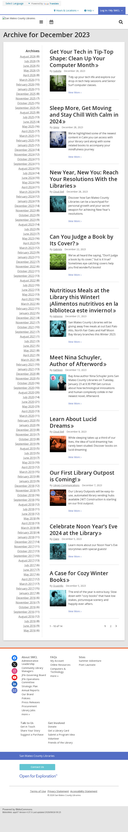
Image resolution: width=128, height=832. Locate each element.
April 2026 (29, 75)
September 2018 (24, 500)
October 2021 (25, 327)
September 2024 (24, 164)
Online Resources (60, 664)
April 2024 (28, 187)
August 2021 (28, 336)
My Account (57, 660)
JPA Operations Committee (30, 680)
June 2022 (28, 290)
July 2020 (28, 397)
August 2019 (28, 448)
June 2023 (29, 234)
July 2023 (30, 229)
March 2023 (27, 248)
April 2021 (29, 355)
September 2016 (24, 612)
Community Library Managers (32, 669)
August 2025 (28, 112)
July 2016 (30, 621)
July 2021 (30, 341)
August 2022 (28, 280)
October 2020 (25, 383)
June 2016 (29, 626)
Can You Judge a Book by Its (81, 240)
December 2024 (24, 150)
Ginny (56, 127)
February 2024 (25, 196)
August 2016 (26, 616)
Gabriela (57, 249)
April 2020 (28, 411)
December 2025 (26, 94)
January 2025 (26, 145)
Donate (52, 726)
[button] (66, 10)
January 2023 (26, 257)
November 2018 (26, 490)
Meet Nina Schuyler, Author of (76, 361)
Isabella (57, 70)
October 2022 (25, 271)
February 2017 (25, 588)
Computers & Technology (58, 670)
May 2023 (28, 238)
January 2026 (26, 89)
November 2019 (26, 434)
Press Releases (31, 702)
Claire (56, 538)
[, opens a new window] (38, 777)
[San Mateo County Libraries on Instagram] (14, 671)
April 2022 (28, 299)
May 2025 (28, 126)
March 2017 (27, 584)
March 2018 (28, 528)
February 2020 (27, 420)
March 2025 (27, 136)
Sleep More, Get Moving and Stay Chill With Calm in (84, 114)
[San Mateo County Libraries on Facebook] (14, 658)
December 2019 (26, 430)
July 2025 (28, 117)
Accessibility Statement (83, 791)
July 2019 (30, 453)
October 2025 (25, 103)
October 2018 (25, 495)
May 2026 (30, 70)
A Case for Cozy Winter (79, 576)
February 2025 (25, 140)
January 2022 (27, 313)
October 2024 (25, 159)
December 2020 (26, 374)
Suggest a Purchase (32, 734)
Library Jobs (28, 710)
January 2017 (27, 593)
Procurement (29, 706)
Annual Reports (30, 690)
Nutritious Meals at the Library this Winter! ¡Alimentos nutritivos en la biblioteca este (84, 300)
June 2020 (28, 402)
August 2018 (26, 504)
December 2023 (24, 206)
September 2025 (25, 108)
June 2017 (29, 570)
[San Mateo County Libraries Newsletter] (14, 690)
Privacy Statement (58, 791)
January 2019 (27, 481)
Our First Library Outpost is (82, 476)
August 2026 (28, 56)
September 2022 (24, 276)
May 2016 (30, 630)
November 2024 (24, 154)
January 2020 (27, 425)
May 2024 (28, 182)
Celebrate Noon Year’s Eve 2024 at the (84, 529)
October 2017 (25, 551)
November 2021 (26, 322)
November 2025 (26, 98)
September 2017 (24, 556)
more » (26, 714)
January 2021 (26, 369)
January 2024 (26, 201)
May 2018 (30, 518)
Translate (54, 3)
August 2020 (26, 392)
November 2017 (24, 546)
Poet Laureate (87, 664)
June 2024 (28, 178)
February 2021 (25, 364)
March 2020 (27, 416)
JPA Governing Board (34, 675)
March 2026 (27, 80)
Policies (26, 698)
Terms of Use (38, 791)
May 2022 (28, 294)
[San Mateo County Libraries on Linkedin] (14, 684)
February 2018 (27, 532)
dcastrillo (58, 585)
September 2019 (25, 444)
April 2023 (29, 243)
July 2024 (28, 173)
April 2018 (28, 523)
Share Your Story (30, 730)
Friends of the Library (60, 742)
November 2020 (26, 378)
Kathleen (58, 370)
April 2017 (28, 579)
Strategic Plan (30, 686)
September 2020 (24, 388)
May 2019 (28, 462)
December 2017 (24, 542)
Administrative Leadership (30, 662)
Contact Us (37, 766)
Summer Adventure (90, 660)
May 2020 (28, 406)
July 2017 (30, 565)
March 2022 (28, 304)
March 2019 (27, 472)
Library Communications (66, 485)
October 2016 (27, 607)
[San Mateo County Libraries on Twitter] (14, 664)
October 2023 (27, 215)
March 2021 (28, 360)
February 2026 (25, 84)
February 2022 (25, 308)
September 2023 (25, 220)
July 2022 (28, 285)
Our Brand (28, 694)
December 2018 (24, 486)
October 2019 (27, 439)
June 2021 (29, 346)
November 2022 (26, 266)
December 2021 (26, 318)
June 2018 (28, 514)
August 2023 (26, 224)
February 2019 (27, 476)
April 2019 (28, 467)
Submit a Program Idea (61, 734)
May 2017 (30, 574)
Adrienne (58, 316)
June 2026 (29, 66)
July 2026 (30, 61)
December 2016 (26, 598)
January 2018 (26, 537)
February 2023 (27, 252)
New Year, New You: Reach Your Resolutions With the (84, 179)
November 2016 (26, 602)
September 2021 (25, 332)
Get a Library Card (58, 730)
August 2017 (26, 560)
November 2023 (26, 210)
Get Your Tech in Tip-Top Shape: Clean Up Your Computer (81, 58)
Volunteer (53, 738)
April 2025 (28, 131)
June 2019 (29, 458)
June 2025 (29, 122)
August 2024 (26, 168)
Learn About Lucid (73, 422)
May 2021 (30, 350)
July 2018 (28, 509)
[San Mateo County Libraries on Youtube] (14, 677)
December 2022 (26, 262)
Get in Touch (27, 726)
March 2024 (27, 192)
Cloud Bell (58, 191)
